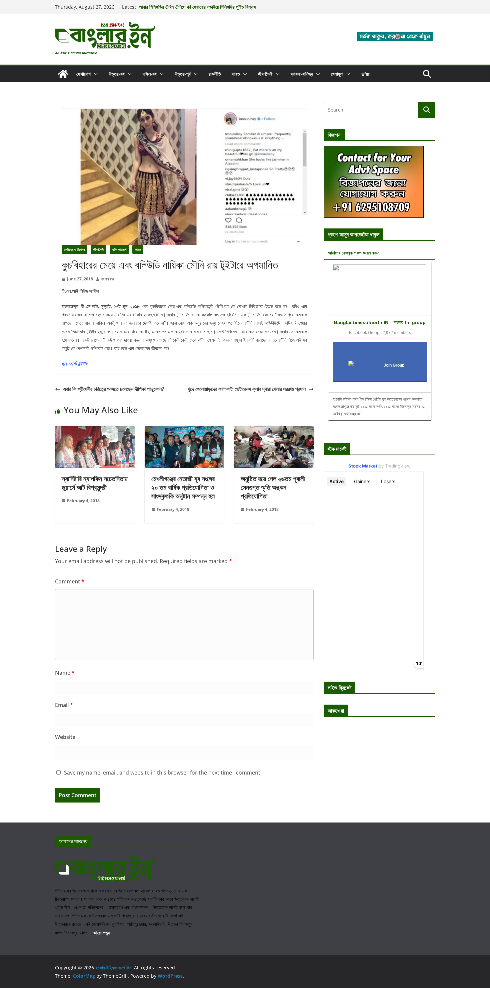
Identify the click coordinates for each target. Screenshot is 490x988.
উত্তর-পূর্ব (183, 74)
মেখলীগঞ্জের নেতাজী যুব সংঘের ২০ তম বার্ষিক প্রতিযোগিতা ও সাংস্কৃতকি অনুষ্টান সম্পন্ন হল (183, 487)
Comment (69, 581)
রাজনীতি (215, 74)
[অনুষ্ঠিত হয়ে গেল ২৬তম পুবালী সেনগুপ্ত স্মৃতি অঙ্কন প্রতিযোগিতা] (274, 430)
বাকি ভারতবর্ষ (119, 249)
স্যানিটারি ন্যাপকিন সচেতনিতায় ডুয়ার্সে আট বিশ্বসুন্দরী (95, 483)
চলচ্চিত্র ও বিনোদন (74, 249)
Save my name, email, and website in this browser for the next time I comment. (163, 772)
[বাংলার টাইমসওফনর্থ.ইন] (63, 74)
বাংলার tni (108, 279)
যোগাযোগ (83, 74)
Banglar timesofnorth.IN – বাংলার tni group (380, 322)
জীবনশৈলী (265, 74)
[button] (94, 74)
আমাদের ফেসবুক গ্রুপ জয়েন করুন (353, 252)
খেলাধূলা (337, 74)
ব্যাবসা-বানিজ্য (302, 74)
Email (64, 705)
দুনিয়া (365, 74)
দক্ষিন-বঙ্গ (150, 74)
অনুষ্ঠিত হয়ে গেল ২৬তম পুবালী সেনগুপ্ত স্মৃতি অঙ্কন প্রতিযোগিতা (273, 487)
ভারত (236, 74)
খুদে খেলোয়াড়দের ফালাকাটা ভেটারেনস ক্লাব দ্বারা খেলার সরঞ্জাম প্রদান (247, 389)
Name (65, 672)
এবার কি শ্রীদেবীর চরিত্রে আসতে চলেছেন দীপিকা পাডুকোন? (113, 389)
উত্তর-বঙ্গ (117, 74)
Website (65, 737)
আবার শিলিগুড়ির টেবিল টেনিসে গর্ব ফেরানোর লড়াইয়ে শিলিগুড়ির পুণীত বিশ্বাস (197, 7)
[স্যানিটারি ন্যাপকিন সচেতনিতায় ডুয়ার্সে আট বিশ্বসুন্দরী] (95, 430)
